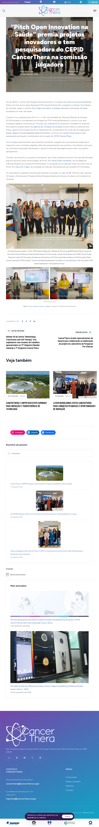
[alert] (49, 574)
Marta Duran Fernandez (61, 160)
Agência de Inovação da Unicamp (47, 127)
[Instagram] (9, 758)
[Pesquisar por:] (49, 453)
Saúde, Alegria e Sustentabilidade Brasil (22, 133)
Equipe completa (73, 781)
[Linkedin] (40, 758)
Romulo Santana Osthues (36, 306)
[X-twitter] (32, 758)
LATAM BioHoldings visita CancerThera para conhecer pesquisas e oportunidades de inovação (43, 514)
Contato (69, 790)
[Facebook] (17, 758)
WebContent (88, 813)
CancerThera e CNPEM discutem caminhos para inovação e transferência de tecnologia (41, 484)
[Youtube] (25, 758)
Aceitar (67, 816)
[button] (93, 2)
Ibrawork (34, 105)
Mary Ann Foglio (22, 167)
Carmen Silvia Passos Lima (74, 133)
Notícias (72, 74)
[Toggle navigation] (87, 10)
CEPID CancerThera (62, 136)
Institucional (71, 777)
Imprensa (70, 786)
